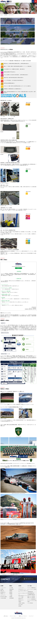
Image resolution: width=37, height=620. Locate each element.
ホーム (1, 14)
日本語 (8, 1)
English (10, 1)
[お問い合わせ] (33, 1)
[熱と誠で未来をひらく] (18, 1)
